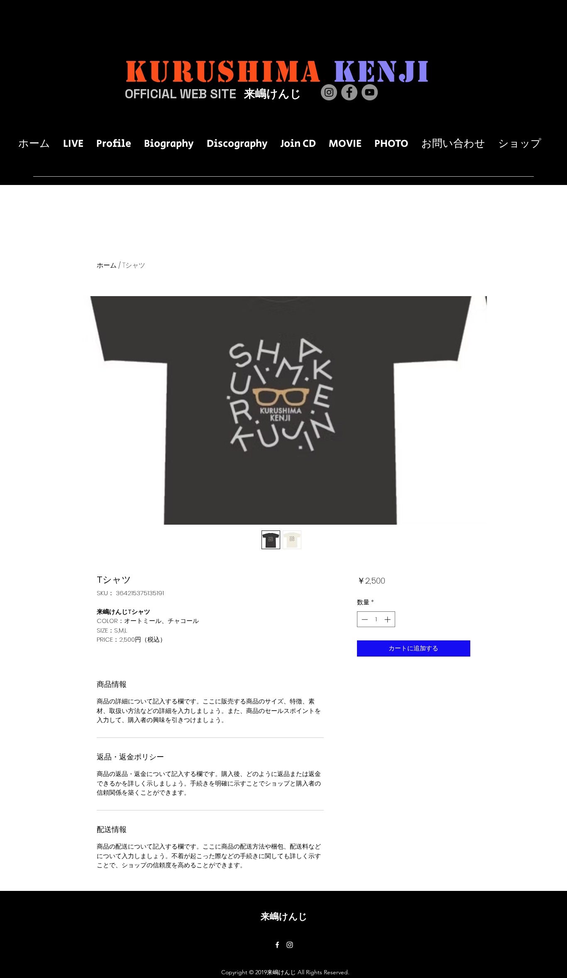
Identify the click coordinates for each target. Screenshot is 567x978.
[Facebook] (349, 92)
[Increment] (388, 619)
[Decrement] (363, 619)
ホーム (107, 265)
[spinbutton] (376, 619)
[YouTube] (370, 92)
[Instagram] (329, 92)
